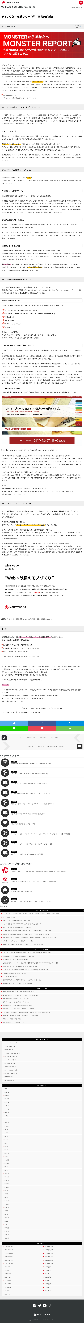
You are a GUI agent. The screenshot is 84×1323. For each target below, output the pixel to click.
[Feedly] (70, 728)
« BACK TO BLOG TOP (77, 7)
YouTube (44, 1305)
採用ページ (11, 494)
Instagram (49, 1305)
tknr (77, 27)
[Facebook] (42, 723)
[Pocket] (42, 728)
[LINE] (14, 728)
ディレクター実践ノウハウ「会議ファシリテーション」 (20, 98)
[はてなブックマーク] (70, 723)
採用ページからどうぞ (20, 701)
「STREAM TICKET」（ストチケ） (13, 74)
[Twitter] (14, 723)
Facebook (34, 1305)
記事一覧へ (3, 906)
